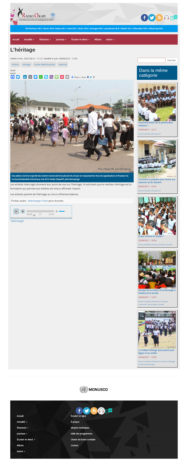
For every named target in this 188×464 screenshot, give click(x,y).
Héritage (26, 64)
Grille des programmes (81, 433)
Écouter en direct (79, 39)
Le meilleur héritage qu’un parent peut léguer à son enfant (156, 351)
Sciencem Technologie (147, 304)
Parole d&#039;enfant (44, 64)
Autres (109, 39)
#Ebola (98, 39)
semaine (164, 301)
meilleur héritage (168, 361)
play (16, 211)
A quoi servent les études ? (151, 236)
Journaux (60, 39)
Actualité (28, 39)
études (169, 244)
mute (57, 211)
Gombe (161, 304)
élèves (163, 244)
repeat (40, 214)
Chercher (171, 60)
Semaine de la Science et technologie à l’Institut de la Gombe (157, 291)
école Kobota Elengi (146, 364)
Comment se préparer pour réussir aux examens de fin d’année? (156, 181)
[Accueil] (37, 14)
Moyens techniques (80, 427)
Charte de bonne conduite (83, 439)
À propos (75, 421)
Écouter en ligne (78, 416)
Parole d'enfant (144, 134)
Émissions (44, 39)
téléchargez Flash (38, 200)
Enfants (15, 64)
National (63, 64)
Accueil (15, 39)
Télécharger (17, 221)
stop (23, 211)
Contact (74, 445)
